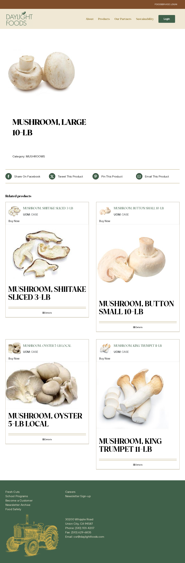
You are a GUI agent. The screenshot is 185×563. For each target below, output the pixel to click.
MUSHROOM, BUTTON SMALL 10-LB (136, 308)
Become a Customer (19, 500)
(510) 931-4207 (84, 528)
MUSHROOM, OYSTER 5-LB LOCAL (45, 420)
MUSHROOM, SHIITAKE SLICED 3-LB (47, 294)
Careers (70, 492)
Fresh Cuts (12, 492)
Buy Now (14, 221)
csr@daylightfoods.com (89, 536)
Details (48, 312)
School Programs (16, 496)
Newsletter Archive (17, 505)
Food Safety (13, 509)
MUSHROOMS (35, 156)
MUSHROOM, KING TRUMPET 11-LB (130, 446)
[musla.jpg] (47, 72)
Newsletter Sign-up (78, 496)
